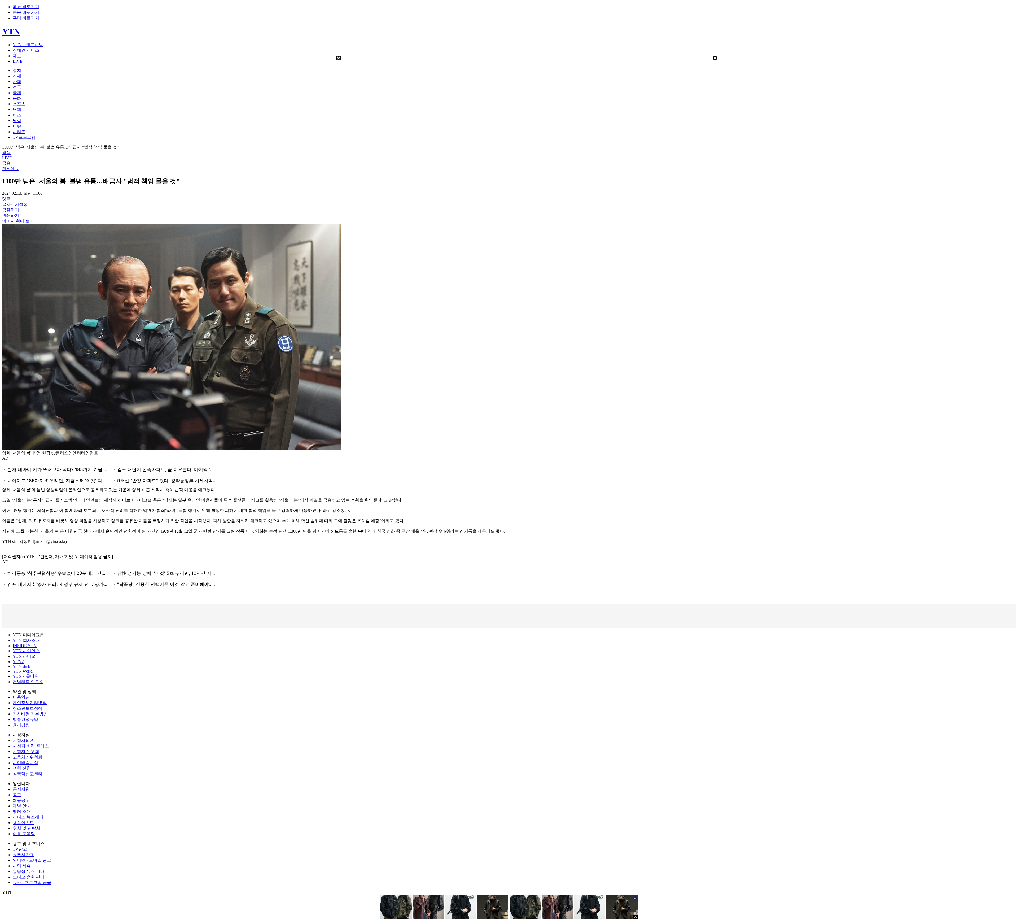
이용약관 (21, 697)
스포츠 (19, 104)
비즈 (17, 115)
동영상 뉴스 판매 (29, 871)
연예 (17, 109)
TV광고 (20, 849)
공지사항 (21, 789)
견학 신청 (22, 768)
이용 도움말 (24, 833)
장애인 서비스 (26, 50)
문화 (17, 98)
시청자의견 (23, 740)
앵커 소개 (22, 811)
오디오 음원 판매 (29, 877)
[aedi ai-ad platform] (6, 224)
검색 (6, 152)
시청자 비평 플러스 (31, 746)
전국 (17, 87)
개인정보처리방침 (30, 702)
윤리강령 (21, 725)
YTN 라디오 (24, 656)
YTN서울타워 (26, 676)
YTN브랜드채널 (28, 44)
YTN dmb (21, 666)
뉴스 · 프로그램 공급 (32, 882)
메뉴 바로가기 (26, 7)
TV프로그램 (24, 137)
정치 (17, 70)
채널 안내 (22, 806)
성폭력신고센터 (27, 774)
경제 (17, 76)
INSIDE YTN (25, 645)
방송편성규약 (25, 719)
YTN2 (18, 661)
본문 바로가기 (26, 12)
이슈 (17, 126)
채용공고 (21, 800)
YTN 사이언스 (26, 650)
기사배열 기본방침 (30, 714)
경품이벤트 (23, 822)
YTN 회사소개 (26, 640)
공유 (6, 163)
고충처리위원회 (27, 757)
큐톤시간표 (23, 854)
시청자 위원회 (26, 751)
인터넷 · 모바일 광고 (32, 860)
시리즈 (19, 131)
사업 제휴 (22, 866)
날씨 (17, 120)
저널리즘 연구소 (28, 682)
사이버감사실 (25, 762)
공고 (17, 794)
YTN (11, 31)
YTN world (23, 671)
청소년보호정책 (27, 708)
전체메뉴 (10, 168)
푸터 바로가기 (26, 18)
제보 (17, 56)
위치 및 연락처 (26, 828)
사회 (17, 81)
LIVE (18, 61)
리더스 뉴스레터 (28, 817)
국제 (17, 92)
